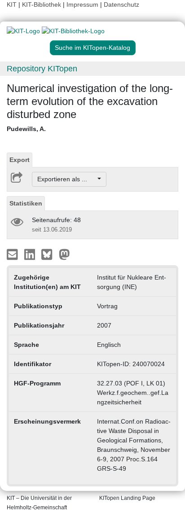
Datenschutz (121, 4)
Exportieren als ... (66, 179)
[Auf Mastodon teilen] (64, 254)
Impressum (82, 4)
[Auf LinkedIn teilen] (31, 254)
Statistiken (25, 203)
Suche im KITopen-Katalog (92, 47)
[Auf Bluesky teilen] (49, 254)
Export (19, 159)
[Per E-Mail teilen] (13, 254)
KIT (12, 4)
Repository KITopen (42, 68)
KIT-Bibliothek (42, 4)
